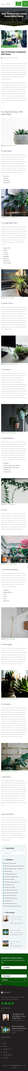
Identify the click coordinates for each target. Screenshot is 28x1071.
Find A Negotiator (7, 1055)
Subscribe (5, 980)
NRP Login (6, 1057)
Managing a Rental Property (11, 892)
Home (4, 1043)
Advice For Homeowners (10, 863)
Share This (15, 58)
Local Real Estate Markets (11, 890)
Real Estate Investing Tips (11, 898)
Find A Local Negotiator (18, 4)
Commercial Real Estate (10, 874)
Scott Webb (7, 145)
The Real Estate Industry (11, 903)
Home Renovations (9, 884)
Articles (5, 1052)
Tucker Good (8, 564)
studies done (15, 82)
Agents (5, 1046)
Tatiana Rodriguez (9, 698)
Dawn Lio (7, 504)
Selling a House (8, 900)
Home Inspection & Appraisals (12, 882)
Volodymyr (7, 639)
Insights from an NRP (10, 887)
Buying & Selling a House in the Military (14, 868)
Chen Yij (7, 297)
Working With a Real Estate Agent (13, 906)
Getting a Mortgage (9, 879)
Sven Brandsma (8, 217)
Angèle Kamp (8, 432)
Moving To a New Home (10, 895)
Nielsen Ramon (8, 364)
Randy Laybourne (8, 771)
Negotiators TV (7, 1049)
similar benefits (7, 87)
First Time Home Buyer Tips (11, 876)
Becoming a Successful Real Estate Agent (15, 866)
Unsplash (14, 145)
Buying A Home (8, 871)
